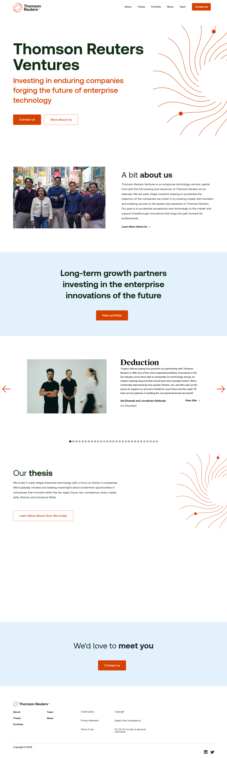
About (128, 6)
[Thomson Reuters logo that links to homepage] (27, 7)
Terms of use (87, 729)
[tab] (70, 441)
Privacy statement (90, 720)
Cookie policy (87, 711)
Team (183, 6)
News (170, 6)
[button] (6, 388)
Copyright (119, 711)
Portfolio (156, 6)
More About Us (61, 119)
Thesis (141, 6)
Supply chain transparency (128, 720)
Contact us (201, 6)
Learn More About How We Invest (43, 516)
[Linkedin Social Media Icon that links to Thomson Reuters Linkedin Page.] (205, 752)
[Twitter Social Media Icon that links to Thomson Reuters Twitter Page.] (212, 752)
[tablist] (113, 441)
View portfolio (112, 315)
